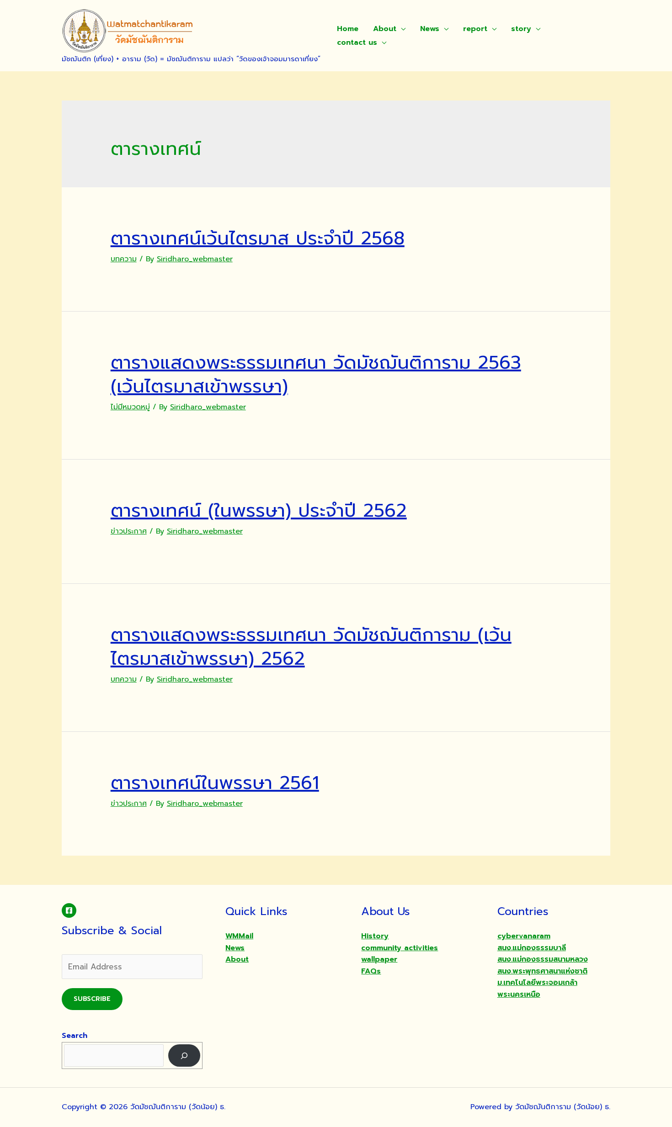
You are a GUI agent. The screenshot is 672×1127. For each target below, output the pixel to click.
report (475, 28)
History (375, 936)
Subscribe (92, 999)
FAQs (371, 971)
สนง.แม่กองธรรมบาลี (531, 947)
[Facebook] (69, 910)
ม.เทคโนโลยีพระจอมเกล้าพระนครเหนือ (537, 988)
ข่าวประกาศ (129, 531)
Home (347, 28)
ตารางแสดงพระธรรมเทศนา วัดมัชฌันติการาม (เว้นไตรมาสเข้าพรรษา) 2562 (311, 646)
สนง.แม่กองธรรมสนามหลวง (542, 959)
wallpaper (379, 959)
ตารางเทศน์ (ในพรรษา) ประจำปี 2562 (259, 510)
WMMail (239, 936)
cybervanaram (523, 936)
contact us (357, 42)
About (384, 28)
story (521, 28)
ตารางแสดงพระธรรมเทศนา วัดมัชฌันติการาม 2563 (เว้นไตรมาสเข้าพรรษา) (316, 374)
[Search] (184, 1055)
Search (74, 1035)
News (429, 28)
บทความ (124, 259)
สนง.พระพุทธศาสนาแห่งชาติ (542, 971)
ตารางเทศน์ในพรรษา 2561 (215, 783)
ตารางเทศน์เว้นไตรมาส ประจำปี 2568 (258, 238)
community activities (399, 947)
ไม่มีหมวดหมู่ (130, 407)
